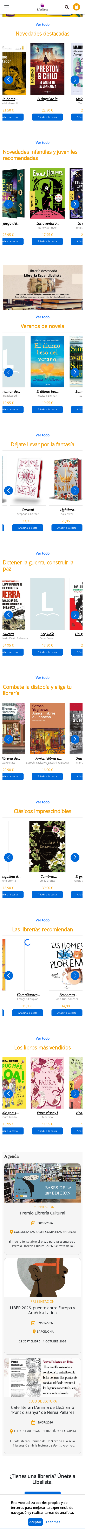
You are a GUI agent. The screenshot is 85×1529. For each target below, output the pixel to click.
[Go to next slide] (75, 79)
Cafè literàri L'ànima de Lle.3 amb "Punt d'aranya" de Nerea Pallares (42, 1410)
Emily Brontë (47, 880)
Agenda (11, 1156)
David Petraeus (18, 638)
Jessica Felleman (47, 395)
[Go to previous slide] (8, 79)
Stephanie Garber (28, 513)
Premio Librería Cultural (42, 1213)
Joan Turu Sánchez (67, 999)
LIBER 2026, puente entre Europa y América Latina (42, 1310)
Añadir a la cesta (47, 117)
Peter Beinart (47, 638)
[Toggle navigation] (7, 7)
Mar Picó (47, 1117)
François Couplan (27, 999)
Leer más (53, 1522)
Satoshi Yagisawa (36, 762)
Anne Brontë (8, 880)
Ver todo (43, 24)
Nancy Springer (47, 227)
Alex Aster (67, 513)
